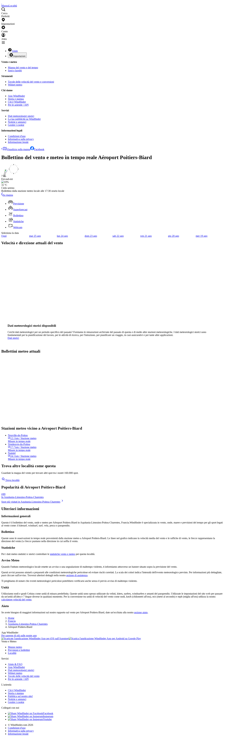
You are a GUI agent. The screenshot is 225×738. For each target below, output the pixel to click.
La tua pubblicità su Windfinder (24, 119)
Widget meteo (15, 84)
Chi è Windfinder (17, 101)
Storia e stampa (16, 98)
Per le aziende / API (18, 104)
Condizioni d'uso (17, 136)
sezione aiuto (141, 612)
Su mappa (8, 195)
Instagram (48, 716)
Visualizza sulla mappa (18, 149)
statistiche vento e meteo (62, 554)
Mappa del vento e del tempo (23, 67)
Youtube (47, 719)
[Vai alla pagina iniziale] (1, 2)
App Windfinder (16, 95)
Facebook (39, 149)
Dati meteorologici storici (21, 116)
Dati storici (13, 338)
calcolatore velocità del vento (16, 599)
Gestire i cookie (16, 125)
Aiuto (15, 50)
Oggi (4, 236)
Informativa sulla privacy (21, 139)
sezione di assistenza (76, 575)
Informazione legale (18, 142)
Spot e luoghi (15, 70)
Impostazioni (19, 56)
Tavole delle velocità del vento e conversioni (31, 81)
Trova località (12, 480)
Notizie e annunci (17, 122)
